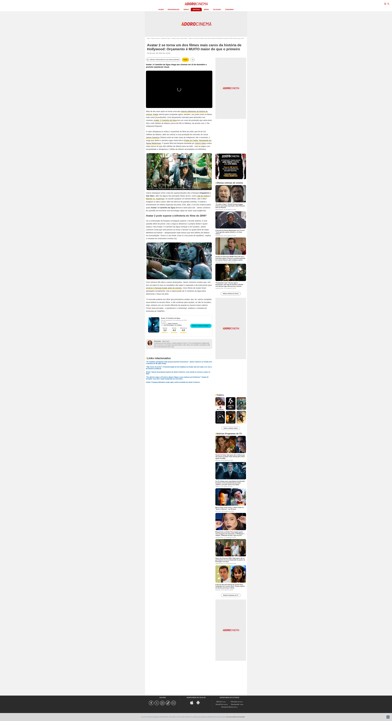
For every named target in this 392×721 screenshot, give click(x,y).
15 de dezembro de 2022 (179, 320)
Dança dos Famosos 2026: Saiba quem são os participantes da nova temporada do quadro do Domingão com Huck (230, 559)
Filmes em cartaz (155, 38)
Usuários (174, 328)
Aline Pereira (157, 341)
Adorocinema (183, 328)
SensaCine (219, 704)
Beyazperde (235, 704)
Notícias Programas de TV (230, 595)
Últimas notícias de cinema (231, 293)
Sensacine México (227, 707)
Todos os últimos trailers (231, 428)
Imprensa (165, 328)
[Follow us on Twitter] (157, 703)
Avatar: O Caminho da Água (165, 120)
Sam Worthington (169, 325)
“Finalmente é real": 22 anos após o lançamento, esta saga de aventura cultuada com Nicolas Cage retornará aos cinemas (229, 284)
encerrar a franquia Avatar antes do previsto (164, 288)
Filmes (161, 9)
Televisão (217, 9)
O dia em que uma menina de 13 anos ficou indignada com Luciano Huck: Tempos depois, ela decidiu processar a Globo (230, 586)
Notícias (196, 9)
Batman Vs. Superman (155, 199)
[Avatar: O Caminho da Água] (153, 324)
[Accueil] (196, 3)
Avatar (155, 114)
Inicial (148, 38)
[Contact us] (174, 703)
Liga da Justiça (203, 196)
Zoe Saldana (178, 325)
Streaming (229, 9)
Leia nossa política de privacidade (235, 717)
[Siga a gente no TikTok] (168, 703)
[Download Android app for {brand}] (199, 702)
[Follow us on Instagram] (162, 703)
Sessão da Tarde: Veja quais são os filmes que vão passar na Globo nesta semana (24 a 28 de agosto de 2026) (230, 456)
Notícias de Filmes (165, 38)
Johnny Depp (200, 143)
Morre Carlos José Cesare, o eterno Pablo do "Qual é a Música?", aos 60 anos (229, 508)
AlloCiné (219, 702)
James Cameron (152, 137)
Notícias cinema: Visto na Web (179, 38)
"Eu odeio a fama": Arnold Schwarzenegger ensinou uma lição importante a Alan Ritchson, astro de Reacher (230, 205)
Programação (173, 9)
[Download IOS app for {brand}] (193, 702)
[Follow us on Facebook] (151, 703)
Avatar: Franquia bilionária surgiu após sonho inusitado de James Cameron (173, 382)
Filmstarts (234, 702)
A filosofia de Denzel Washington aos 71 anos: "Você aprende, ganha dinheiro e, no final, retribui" (230, 232)
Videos (186, 9)
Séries (206, 9)
